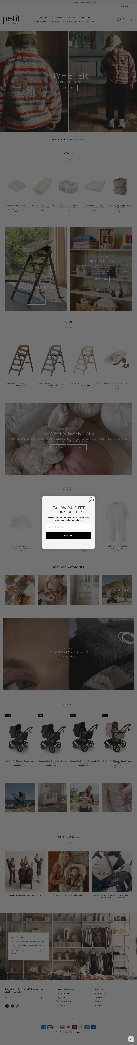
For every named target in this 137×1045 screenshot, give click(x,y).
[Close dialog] (91, 500)
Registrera (68, 535)
